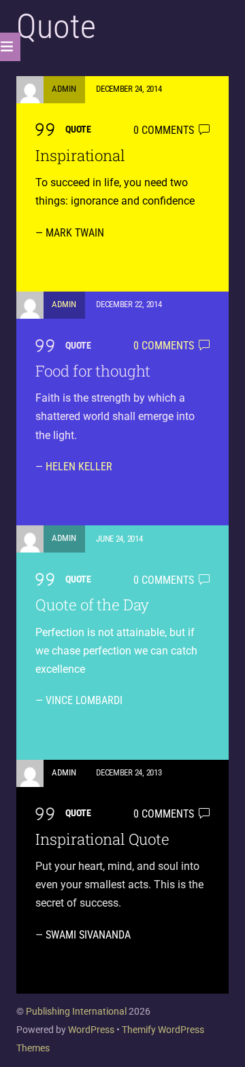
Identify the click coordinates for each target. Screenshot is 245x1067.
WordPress (91, 1029)
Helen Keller (79, 466)
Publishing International (76, 1011)
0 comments (163, 130)
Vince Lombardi (84, 700)
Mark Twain (75, 232)
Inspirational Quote (102, 839)
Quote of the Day (92, 604)
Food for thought (92, 371)
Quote (78, 129)
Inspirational (80, 155)
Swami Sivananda (88, 934)
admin (64, 89)
